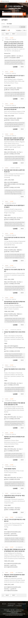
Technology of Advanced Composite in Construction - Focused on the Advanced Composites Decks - (14, 501)
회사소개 (4, 604)
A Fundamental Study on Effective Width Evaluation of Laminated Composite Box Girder (14, 275)
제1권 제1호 (17, 508)
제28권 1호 (19, 314)
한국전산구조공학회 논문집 (10, 88)
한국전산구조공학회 (14, 89)
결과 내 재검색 (7, 12)
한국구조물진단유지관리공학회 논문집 (12, 532)
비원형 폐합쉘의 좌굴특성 (10, 469)
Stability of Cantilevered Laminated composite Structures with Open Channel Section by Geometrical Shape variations (14, 580)
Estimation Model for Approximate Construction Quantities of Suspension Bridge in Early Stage (14, 211)
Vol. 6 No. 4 (19, 217)
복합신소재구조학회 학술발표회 (11, 182)
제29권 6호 (19, 118)
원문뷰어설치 (11, 605)
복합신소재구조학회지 (9, 508)
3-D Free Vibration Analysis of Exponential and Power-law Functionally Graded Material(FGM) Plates (14, 243)
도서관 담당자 (19, 605)
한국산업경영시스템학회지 (10, 56)
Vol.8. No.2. (6, 588)
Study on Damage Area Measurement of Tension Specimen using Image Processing (14, 175)
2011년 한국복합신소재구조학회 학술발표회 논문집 (14, 348)
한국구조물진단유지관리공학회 (10, 535)
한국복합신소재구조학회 (14, 153)
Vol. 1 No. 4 (19, 383)
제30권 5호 (19, 88)
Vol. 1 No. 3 (19, 417)
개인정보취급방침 (11, 604)
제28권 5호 (19, 250)
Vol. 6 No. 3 (19, 282)
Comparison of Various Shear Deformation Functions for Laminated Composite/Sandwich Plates (13, 442)
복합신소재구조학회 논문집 (10, 152)
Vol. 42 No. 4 (19, 56)
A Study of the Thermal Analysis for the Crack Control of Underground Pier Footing (14, 525)
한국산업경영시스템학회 (14, 57)
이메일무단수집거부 (21, 604)
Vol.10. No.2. (7, 533)
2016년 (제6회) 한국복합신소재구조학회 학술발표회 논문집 (14, 185)
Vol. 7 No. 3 (19, 152)
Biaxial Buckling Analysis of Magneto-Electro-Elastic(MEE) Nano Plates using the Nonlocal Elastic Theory (14, 81)
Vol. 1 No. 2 (19, 477)
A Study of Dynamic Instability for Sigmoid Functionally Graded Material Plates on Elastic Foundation (13, 307)
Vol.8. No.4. (6, 565)
